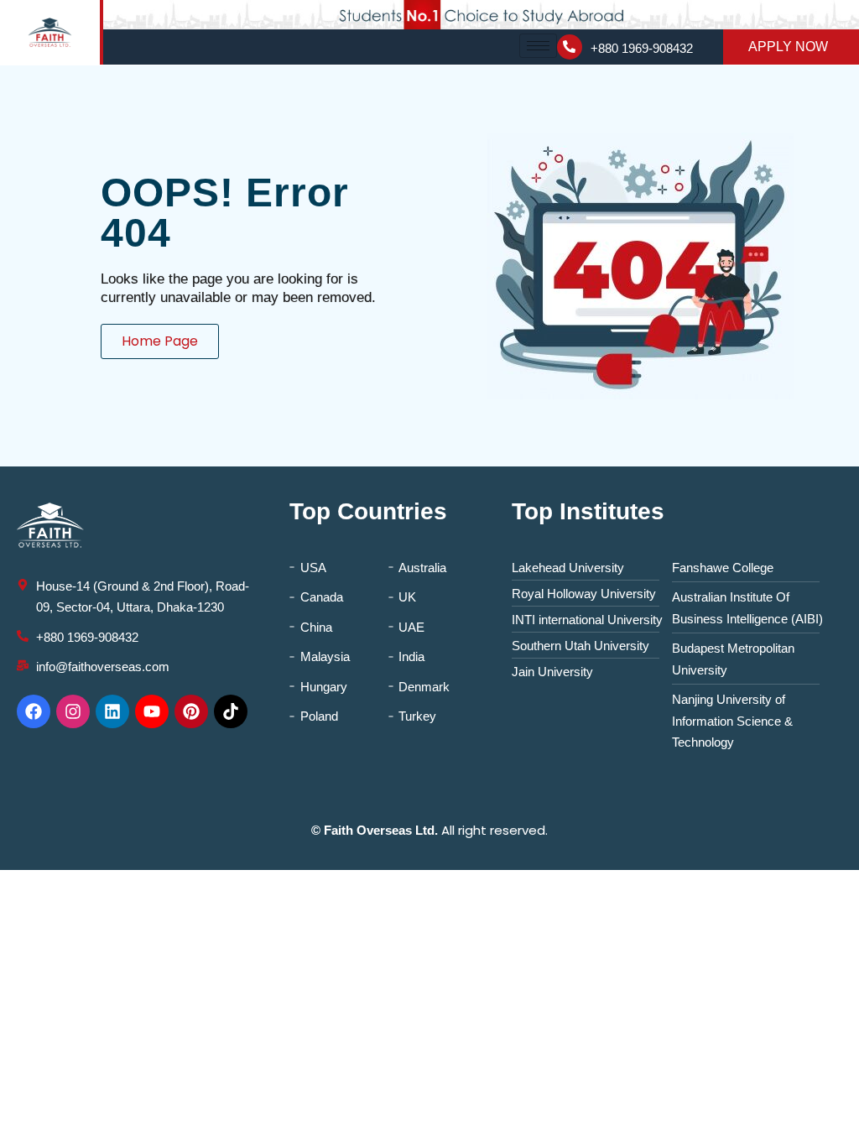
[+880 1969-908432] (569, 47)
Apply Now (788, 46)
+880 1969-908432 (642, 48)
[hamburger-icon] (538, 46)
